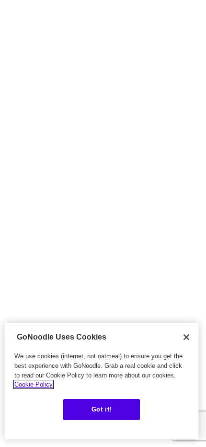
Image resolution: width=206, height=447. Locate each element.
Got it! (102, 409)
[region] (101, 381)
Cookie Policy (33, 384)
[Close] (186, 337)
